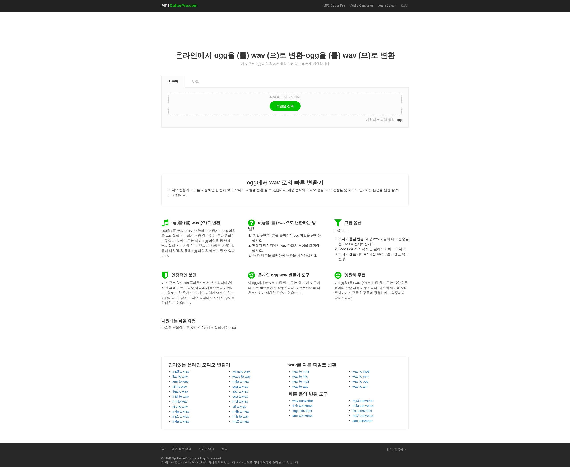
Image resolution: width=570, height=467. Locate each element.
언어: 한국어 (395, 449)
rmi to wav (179, 401)
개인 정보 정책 (181, 449)
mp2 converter (363, 415)
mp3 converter (363, 401)
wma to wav (241, 371)
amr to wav (180, 381)
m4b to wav (240, 411)
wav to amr (360, 386)
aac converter (362, 421)
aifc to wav (180, 406)
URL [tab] (195, 81)
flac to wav (180, 376)
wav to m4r (360, 376)
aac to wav (240, 391)
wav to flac (300, 376)
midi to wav (180, 396)
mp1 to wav (180, 416)
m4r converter (302, 405)
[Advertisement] (285, 27)
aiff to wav (179, 386)
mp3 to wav (180, 371)
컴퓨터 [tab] (173, 81)
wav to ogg (360, 381)
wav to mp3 (360, 371)
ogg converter (302, 411)
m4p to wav (180, 411)
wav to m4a (300, 371)
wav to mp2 (300, 381)
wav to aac (300, 386)
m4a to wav (180, 421)
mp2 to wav (240, 421)
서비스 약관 (206, 449)
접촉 (224, 449)
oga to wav (240, 396)
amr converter (302, 415)
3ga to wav (180, 391)
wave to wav (241, 376)
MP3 (179, 5)
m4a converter (363, 405)
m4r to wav (240, 416)
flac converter (362, 411)
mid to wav (240, 401)
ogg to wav (240, 386)
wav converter (302, 401)
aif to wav (239, 406)
